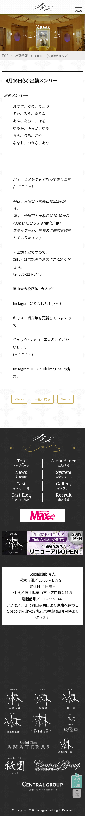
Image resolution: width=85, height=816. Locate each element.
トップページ (21, 463)
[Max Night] (42, 515)
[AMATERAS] (28, 745)
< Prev (19, 399)
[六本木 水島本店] (14, 699)
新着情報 (21, 474)
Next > (65, 399)
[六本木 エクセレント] (41, 723)
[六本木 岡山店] (71, 699)
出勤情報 (21, 55)
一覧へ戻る (42, 399)
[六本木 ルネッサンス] (70, 723)
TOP (5, 55)
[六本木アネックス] (42, 554)
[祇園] (14, 765)
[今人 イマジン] (42, 8)
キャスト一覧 (21, 485)
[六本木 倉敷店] (42, 699)
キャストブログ (21, 497)
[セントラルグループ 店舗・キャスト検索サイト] (42, 786)
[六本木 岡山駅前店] (13, 723)
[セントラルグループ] (57, 765)
